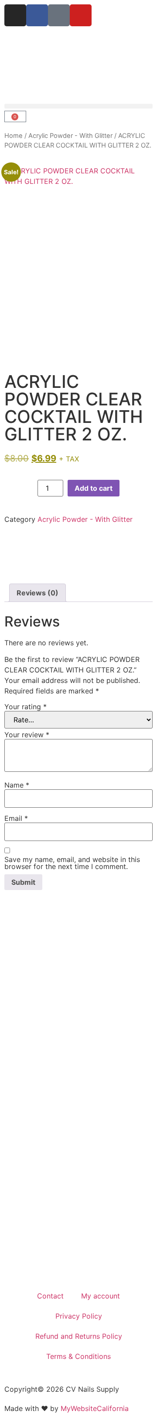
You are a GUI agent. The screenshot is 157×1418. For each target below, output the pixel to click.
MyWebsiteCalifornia (95, 1408)
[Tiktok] (59, 15)
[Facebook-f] (37, 15)
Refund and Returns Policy (78, 1336)
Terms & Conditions (78, 1356)
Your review (26, 734)
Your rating (25, 706)
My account (100, 1295)
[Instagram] (15, 15)
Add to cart (94, 488)
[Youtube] (81, 15)
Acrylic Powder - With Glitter (70, 136)
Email (16, 818)
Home (13, 136)
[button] (78, 106)
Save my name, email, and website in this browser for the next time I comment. (72, 863)
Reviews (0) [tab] (37, 592)
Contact (50, 1295)
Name (16, 784)
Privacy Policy (78, 1316)
